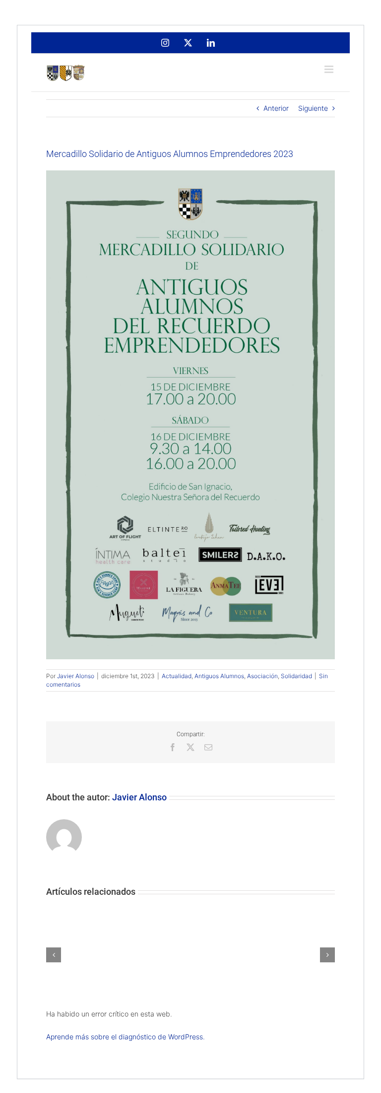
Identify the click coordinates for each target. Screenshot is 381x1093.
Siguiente (313, 108)
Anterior (276, 108)
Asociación (262, 676)
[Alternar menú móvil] (329, 69)
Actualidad (176, 676)
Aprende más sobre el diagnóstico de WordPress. (125, 1036)
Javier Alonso (75, 676)
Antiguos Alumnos (219, 676)
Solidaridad (296, 676)
